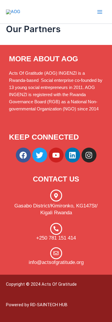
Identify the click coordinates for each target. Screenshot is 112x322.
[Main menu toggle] (99, 12)
